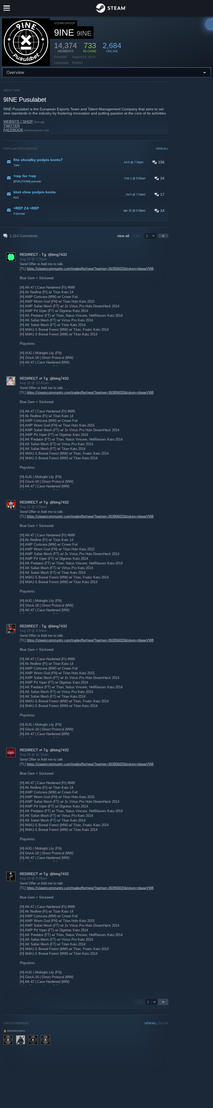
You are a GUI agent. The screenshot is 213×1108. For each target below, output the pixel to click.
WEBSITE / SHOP (18, 121)
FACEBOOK (13, 130)
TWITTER (11, 126)
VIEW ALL (162, 148)
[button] (85, 162)
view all (123, 236)
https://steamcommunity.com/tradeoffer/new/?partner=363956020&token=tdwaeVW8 (90, 269)
